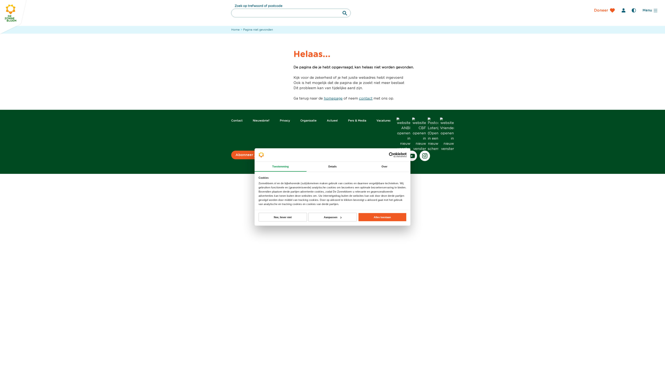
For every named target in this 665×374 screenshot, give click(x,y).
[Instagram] (425, 156)
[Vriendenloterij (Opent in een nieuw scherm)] (447, 135)
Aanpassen (330, 217)
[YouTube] (412, 156)
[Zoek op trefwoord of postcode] (345, 13)
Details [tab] (332, 166)
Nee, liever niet (283, 217)
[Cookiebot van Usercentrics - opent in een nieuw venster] (391, 155)
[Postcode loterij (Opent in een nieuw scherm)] (433, 135)
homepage (333, 98)
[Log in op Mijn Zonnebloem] (623, 10)
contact (366, 98)
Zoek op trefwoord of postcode (258, 6)
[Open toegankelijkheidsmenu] (633, 10)
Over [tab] (384, 166)
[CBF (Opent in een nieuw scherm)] (419, 135)
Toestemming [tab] (280, 166)
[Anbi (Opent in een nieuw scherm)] (403, 135)
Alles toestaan (382, 217)
